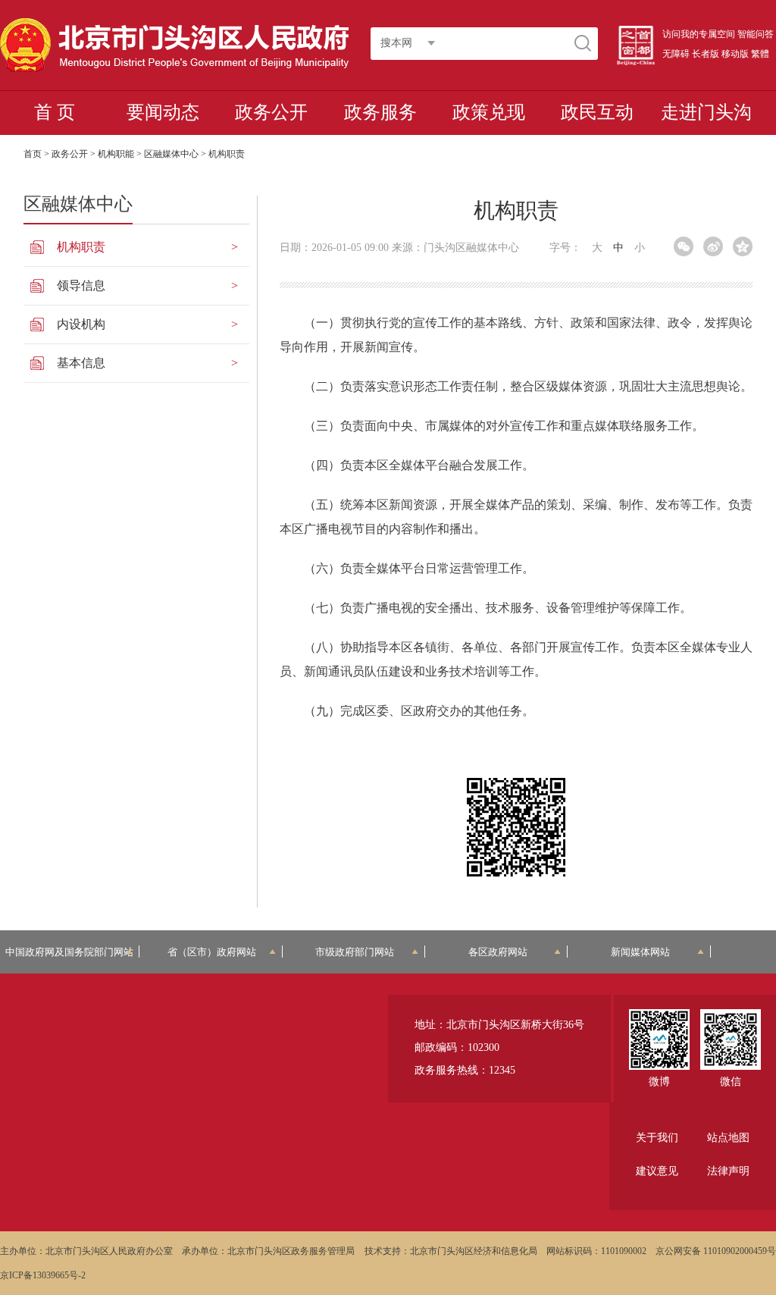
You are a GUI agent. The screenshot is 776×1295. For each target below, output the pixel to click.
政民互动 (597, 112)
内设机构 (81, 324)
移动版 (735, 54)
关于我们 (657, 1137)
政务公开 (271, 112)
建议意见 (657, 1171)
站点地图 (728, 1137)
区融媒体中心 (171, 154)
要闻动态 (163, 112)
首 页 (54, 112)
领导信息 (81, 285)
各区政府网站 (497, 952)
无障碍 (676, 54)
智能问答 (755, 34)
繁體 (760, 54)
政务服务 (380, 112)
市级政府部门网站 (354, 952)
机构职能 (116, 154)
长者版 (705, 54)
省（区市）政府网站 (211, 952)
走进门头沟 (706, 112)
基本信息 (81, 362)
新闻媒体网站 (640, 952)
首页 (32, 154)
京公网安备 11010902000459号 (716, 1251)
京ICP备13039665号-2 (43, 1275)
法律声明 (728, 1171)
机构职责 (81, 246)
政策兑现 (488, 112)
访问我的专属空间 (698, 34)
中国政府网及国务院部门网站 (69, 952)
